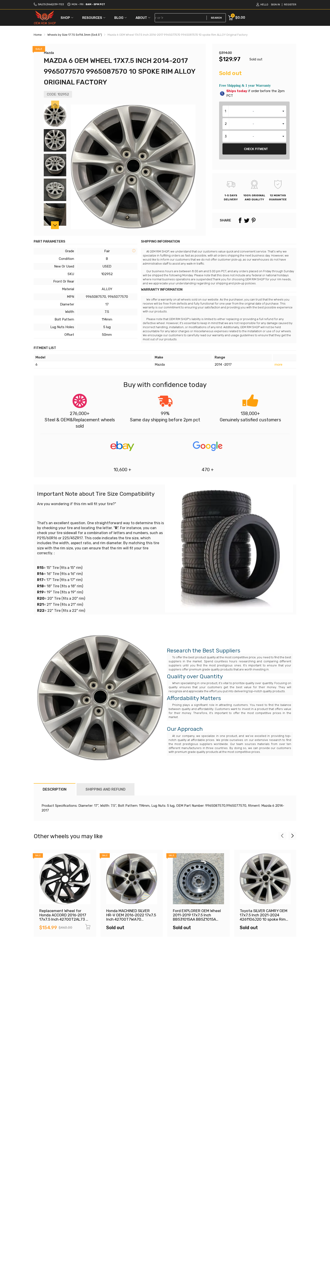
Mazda (49, 53)
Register (290, 4)
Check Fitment (256, 149)
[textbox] (254, 111)
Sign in (275, 4)
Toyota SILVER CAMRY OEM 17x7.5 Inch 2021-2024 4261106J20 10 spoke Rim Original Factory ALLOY (263, 917)
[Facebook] (240, 220)
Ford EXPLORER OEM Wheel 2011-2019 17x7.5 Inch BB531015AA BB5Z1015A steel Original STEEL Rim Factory (197, 919)
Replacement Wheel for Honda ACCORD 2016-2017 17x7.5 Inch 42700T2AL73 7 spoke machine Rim (63, 917)
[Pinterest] (253, 220)
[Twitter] (246, 220)
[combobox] (254, 111)
